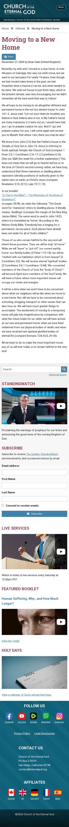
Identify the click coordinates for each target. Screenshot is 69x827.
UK (22, 798)
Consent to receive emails (22, 505)
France (46, 798)
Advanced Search (58, 374)
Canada (11, 798)
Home (5, 28)
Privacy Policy (22, 733)
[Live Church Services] (34, 551)
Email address (10, 465)
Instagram (59, 722)
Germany (34, 798)
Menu (61, 7)
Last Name (8, 492)
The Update (32, 454)
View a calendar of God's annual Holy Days (26, 694)
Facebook (9, 722)
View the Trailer (11, 641)
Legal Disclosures (44, 733)
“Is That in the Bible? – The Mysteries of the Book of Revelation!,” (32, 197)
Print (10, 56)
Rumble (33, 722)
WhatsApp (45, 722)
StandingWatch (49, 454)
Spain (57, 798)
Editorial (20, 28)
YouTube (22, 722)
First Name (8, 479)
